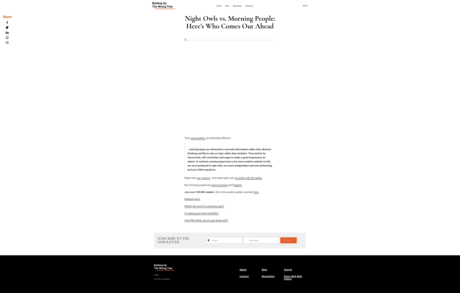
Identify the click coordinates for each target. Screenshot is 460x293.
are (199, 178)
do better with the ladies (248, 178)
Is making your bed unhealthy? (201, 213)
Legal (156, 275)
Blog (227, 6)
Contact (244, 276)
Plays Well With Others (293, 277)
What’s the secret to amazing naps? (204, 206)
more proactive (219, 185)
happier (237, 185)
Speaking (249, 6)
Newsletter (237, 6)
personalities (198, 138)
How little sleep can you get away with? (206, 220)
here (256, 192)
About (305, 6)
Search (288, 269)
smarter (205, 178)
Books (219, 6)
